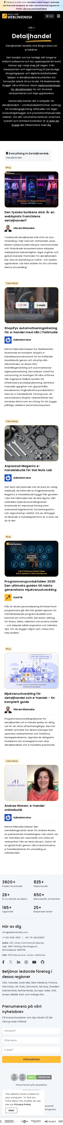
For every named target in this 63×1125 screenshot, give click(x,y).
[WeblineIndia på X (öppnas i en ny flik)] (13, 962)
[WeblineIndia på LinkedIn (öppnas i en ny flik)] (21, 962)
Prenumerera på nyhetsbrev (31, 1084)
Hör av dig (11, 926)
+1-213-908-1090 (11, 937)
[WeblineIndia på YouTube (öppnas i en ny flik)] (36, 962)
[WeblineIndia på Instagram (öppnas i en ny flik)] (28, 962)
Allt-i (31, 27)
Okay (11, 1110)
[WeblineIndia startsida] (17, 16)
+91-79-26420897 (35, 937)
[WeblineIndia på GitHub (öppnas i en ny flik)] (44, 962)
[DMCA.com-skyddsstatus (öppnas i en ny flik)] (39, 1077)
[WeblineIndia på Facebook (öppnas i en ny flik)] (5, 962)
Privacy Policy (22, 1104)
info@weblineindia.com (15, 932)
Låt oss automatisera (35, 8)
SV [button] (51, 16)
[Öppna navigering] (58, 16)
